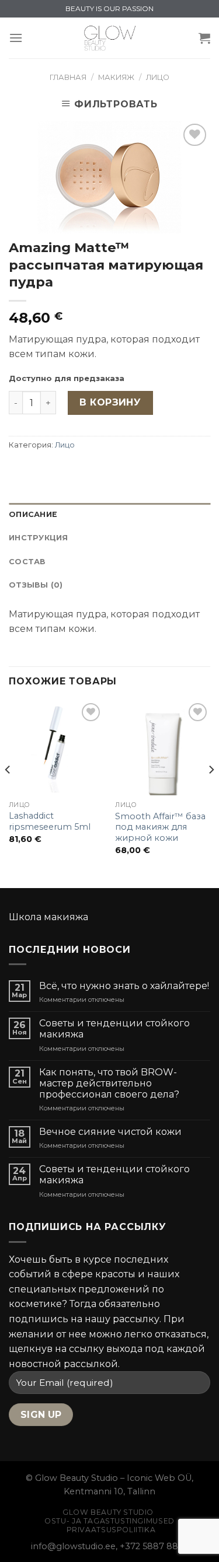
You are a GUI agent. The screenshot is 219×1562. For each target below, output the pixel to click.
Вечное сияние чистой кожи (110, 1131)
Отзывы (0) (36, 585)
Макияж (116, 77)
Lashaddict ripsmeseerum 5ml (50, 821)
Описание (33, 514)
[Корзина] (204, 38)
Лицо (157, 77)
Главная (68, 77)
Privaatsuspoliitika (111, 1529)
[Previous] (8, 793)
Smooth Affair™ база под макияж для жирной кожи (160, 827)
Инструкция (38, 537)
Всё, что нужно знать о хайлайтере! (124, 985)
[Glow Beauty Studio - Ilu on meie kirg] (109, 38)
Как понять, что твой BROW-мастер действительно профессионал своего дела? (109, 1083)
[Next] (211, 793)
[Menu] (16, 37)
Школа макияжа (48, 916)
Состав (27, 561)
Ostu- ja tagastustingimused (109, 1520)
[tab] (109, 514)
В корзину (110, 402)
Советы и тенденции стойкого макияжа (114, 1029)
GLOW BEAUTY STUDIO (108, 1512)
